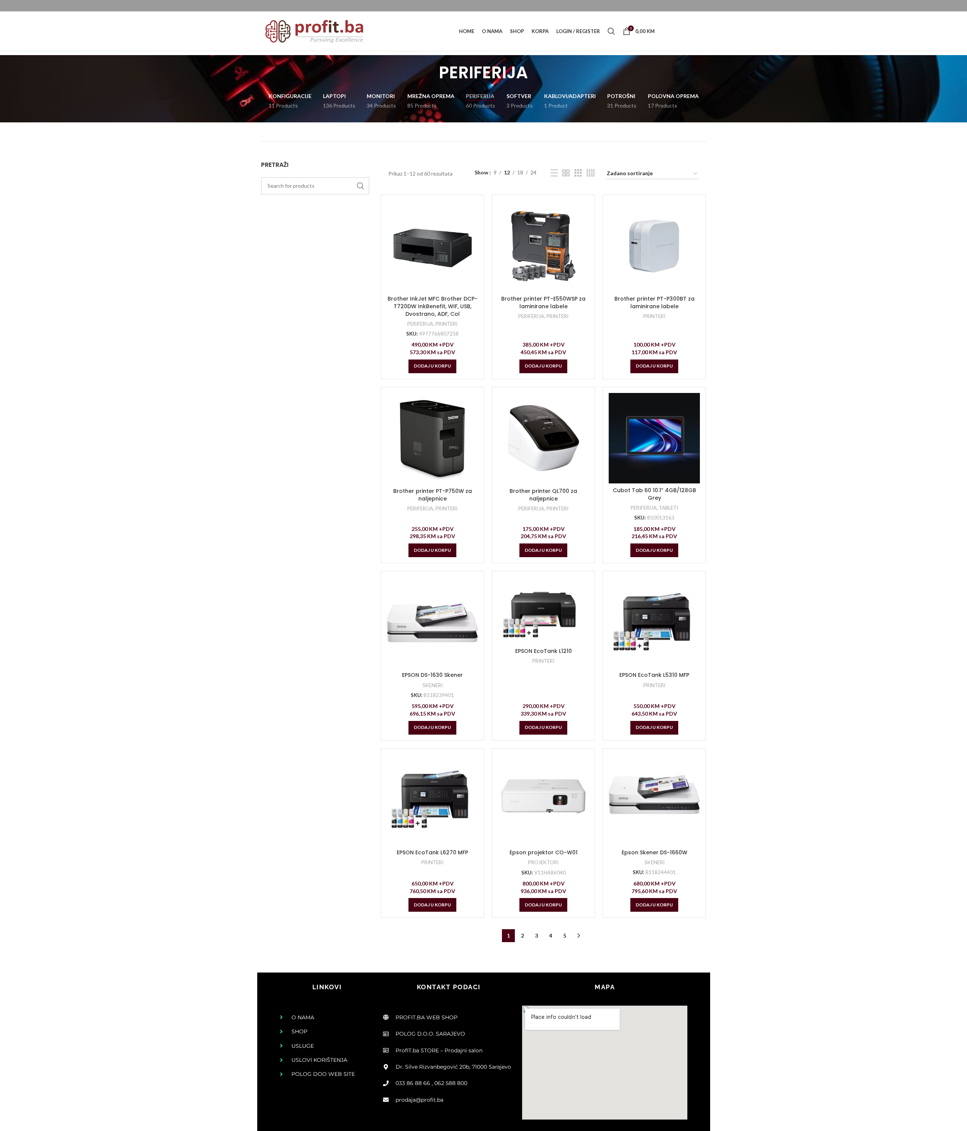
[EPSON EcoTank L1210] (543, 610)
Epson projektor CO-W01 (544, 852)
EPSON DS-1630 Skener (432, 675)
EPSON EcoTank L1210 (543, 651)
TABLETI (668, 508)
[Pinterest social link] (686, 31)
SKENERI (433, 685)
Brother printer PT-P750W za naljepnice (432, 494)
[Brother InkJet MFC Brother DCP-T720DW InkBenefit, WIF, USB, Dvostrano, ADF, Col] (432, 246)
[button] (432, 366)
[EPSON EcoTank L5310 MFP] (654, 622)
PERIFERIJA (420, 324)
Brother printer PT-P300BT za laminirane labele (654, 302)
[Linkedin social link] (695, 31)
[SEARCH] (360, 186)
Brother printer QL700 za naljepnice (543, 494)
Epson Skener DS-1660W (654, 852)
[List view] (554, 173)
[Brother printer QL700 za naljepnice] (543, 438)
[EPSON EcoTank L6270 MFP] (432, 800)
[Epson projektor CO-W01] (543, 800)
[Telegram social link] (705, 31)
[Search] (611, 31)
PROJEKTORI (543, 862)
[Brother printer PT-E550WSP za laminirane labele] (543, 246)
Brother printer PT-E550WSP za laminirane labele (543, 302)
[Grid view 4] (591, 173)
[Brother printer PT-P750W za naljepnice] (432, 438)
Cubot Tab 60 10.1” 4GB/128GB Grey (654, 494)
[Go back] (429, 72)
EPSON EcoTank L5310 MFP (654, 675)
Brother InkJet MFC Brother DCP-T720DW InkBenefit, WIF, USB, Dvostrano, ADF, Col (433, 306)
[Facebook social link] (666, 31)
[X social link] (676, 31)
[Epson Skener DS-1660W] (654, 800)
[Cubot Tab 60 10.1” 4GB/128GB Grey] (654, 438)
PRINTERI (446, 324)
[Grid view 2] (566, 173)
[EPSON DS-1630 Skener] (432, 622)
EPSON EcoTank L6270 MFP (432, 852)
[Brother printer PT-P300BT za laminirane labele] (654, 246)
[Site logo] (314, 30)
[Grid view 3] (578, 173)
